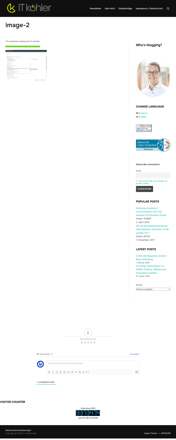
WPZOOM (165, 433)
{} (83, 372)
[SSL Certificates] (144, 131)
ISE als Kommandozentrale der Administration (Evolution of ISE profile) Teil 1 (152, 229)
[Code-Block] (76, 372)
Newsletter (95, 8)
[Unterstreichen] (57, 372)
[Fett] (49, 372)
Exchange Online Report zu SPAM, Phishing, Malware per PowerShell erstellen (151, 269)
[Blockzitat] (72, 372)
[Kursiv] (53, 372)
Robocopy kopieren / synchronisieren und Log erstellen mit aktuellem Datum (151, 211)
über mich (110, 8)
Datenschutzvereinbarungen (18, 430)
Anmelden (134, 354)
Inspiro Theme (150, 433)
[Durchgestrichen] (61, 372)
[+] (87, 372)
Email (138, 171)
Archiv (139, 285)
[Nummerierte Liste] (64, 372)
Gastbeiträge (125, 8)
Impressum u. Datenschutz (149, 8)
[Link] (80, 372)
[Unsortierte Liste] (68, 372)
